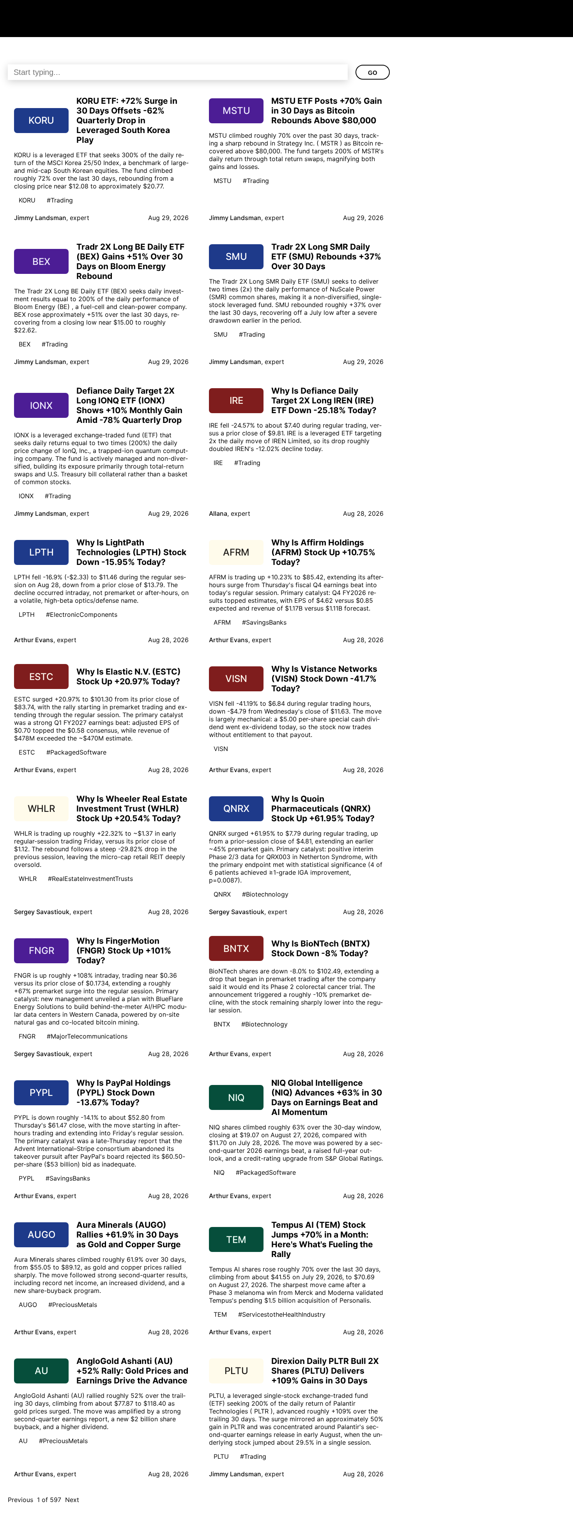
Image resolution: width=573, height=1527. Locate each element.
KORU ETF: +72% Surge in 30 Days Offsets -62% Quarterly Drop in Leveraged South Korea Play (126, 120)
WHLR (28, 878)
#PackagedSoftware (76, 752)
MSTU (223, 181)
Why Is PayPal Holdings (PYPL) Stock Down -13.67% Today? (123, 1092)
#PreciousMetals (72, 1305)
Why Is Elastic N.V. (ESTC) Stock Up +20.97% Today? (128, 676)
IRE (218, 463)
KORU (27, 200)
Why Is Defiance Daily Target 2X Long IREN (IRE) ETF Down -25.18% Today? (324, 400)
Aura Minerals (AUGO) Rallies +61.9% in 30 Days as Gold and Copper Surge (128, 1234)
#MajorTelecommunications (87, 1036)
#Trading (60, 200)
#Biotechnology (265, 894)
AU (23, 1441)
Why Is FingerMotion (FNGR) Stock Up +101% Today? (123, 950)
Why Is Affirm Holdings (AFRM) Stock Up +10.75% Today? (323, 552)
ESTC (27, 752)
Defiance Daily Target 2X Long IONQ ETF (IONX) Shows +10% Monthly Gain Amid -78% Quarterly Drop (129, 405)
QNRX (222, 894)
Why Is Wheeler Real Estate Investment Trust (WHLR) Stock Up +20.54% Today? (131, 808)
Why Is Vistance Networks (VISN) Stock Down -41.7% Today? (324, 678)
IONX (26, 496)
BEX (24, 344)
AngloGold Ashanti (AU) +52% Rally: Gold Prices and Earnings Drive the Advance (132, 1370)
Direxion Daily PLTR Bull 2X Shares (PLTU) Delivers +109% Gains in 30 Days (325, 1370)
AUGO (28, 1305)
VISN (221, 749)
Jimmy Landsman (40, 218)
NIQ (219, 1172)
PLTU (221, 1456)
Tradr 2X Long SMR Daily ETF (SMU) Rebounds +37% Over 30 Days (326, 256)
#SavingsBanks (264, 622)
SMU (221, 334)
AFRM (222, 622)
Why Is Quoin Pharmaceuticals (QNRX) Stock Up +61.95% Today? (323, 808)
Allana (218, 513)
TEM (220, 1314)
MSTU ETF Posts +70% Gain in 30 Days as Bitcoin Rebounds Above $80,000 (326, 110)
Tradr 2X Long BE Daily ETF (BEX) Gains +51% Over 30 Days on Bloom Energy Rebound (130, 261)
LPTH (27, 614)
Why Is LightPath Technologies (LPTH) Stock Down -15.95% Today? (131, 552)
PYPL (26, 1178)
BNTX (222, 1024)
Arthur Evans (33, 640)
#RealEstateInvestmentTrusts (90, 878)
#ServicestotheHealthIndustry (281, 1314)
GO (372, 72)
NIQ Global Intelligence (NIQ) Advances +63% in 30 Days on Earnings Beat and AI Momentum (326, 1097)
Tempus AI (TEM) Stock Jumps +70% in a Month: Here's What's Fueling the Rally (322, 1239)
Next (72, 1500)
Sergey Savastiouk (41, 912)
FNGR (27, 1036)
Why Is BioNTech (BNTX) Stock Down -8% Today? (320, 948)
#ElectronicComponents (81, 614)
